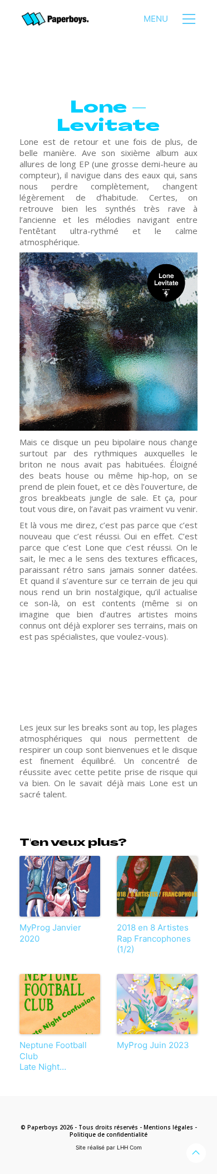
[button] (169, 19)
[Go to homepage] (55, 19)
